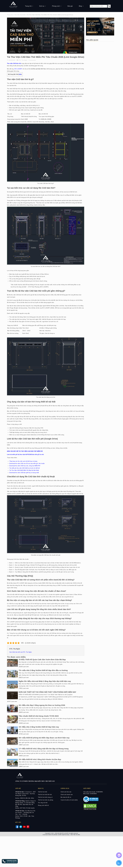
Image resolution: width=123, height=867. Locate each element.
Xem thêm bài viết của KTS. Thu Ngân (20, 652)
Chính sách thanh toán (67, 794)
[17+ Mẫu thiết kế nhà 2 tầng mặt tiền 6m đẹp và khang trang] (12, 755)
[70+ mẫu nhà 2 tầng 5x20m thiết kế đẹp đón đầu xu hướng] (12, 677)
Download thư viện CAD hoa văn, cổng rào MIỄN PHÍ (24, 465)
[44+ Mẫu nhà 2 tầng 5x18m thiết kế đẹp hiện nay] (12, 733)
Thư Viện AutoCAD (19, 14)
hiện (20, 74)
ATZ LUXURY (18, 69)
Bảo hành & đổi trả (66, 797)
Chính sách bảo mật (66, 792)
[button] (10, 861)
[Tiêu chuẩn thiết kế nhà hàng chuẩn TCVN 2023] (12, 722)
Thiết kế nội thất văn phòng (45, 800)
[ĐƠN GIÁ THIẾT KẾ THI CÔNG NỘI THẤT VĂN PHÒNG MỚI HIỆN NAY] (12, 698)
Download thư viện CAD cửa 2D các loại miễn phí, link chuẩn (27, 463)
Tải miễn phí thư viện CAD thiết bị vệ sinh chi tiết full (24, 468)
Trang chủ (28, 6)
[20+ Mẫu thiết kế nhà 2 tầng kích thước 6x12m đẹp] (12, 766)
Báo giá (70, 6)
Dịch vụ (41, 6)
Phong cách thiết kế (43, 805)
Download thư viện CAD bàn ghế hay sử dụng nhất (24, 472)
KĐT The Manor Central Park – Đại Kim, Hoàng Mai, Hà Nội (25, 793)
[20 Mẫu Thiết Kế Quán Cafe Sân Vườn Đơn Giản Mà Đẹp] (12, 666)
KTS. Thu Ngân (22, 60)
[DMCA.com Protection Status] (90, 810)
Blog (80, 6)
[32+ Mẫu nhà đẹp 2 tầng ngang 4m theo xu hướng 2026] (12, 712)
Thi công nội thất (42, 802)
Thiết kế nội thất (42, 792)
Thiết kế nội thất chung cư (45, 797)
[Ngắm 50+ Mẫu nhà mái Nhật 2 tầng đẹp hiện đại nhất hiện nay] (12, 688)
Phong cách (56, 6)
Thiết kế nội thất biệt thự (45, 794)
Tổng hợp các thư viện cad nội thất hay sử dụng (23, 461)
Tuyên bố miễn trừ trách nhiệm (69, 800)
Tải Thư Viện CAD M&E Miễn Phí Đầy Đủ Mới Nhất (24, 470)
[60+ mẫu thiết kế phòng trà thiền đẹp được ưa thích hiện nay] (12, 744)
